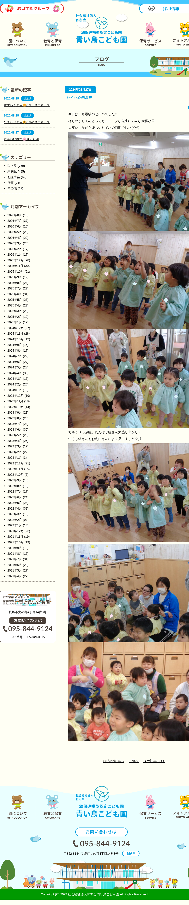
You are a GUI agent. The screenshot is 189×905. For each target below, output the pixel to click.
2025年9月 (14, 277)
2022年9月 (14, 480)
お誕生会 (13, 177)
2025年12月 (15, 260)
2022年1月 (14, 525)
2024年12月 (15, 328)
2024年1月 (14, 390)
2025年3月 (14, 311)
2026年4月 (14, 238)
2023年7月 (14, 424)
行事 (10, 183)
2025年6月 (14, 294)
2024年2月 (14, 384)
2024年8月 (14, 350)
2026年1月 (14, 254)
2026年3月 (14, 243)
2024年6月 (14, 362)
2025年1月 (14, 322)
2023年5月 (14, 435)
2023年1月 (14, 457)
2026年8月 (14, 215)
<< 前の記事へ (113, 761)
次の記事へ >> (154, 761)
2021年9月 (14, 548)
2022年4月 (14, 508)
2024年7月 (14, 356)
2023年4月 (14, 441)
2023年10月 (15, 407)
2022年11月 (15, 469)
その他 (12, 188)
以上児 (12, 166)
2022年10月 (15, 474)
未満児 (12, 171)
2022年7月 (14, 491)
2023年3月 (14, 446)
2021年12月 (15, 531)
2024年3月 (14, 378)
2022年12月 (15, 463)
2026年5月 (14, 232)
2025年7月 (14, 288)
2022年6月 (14, 497)
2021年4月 (14, 576)
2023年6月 (14, 429)
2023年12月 (15, 395)
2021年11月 (15, 536)
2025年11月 (15, 266)
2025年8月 (14, 283)
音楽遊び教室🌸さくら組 (21, 139)
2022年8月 (14, 486)
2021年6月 (14, 565)
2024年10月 (15, 339)
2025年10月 (15, 271)
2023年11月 (15, 401)
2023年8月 (14, 418)
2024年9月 (14, 345)
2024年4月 (14, 373)
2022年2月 (14, 520)
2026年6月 (14, 226)
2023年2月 (14, 452)
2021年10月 (15, 542)
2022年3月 (14, 514)
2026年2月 (14, 249)
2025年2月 (14, 316)
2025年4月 (14, 305)
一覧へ (134, 761)
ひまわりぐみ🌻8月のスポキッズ (27, 122)
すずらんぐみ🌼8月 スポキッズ (27, 105)
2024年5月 (14, 367)
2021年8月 (14, 553)
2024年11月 (15, 333)
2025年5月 (14, 299)
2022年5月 (14, 503)
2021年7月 (14, 559)
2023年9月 (14, 412)
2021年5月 (14, 570)
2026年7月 (14, 221)
